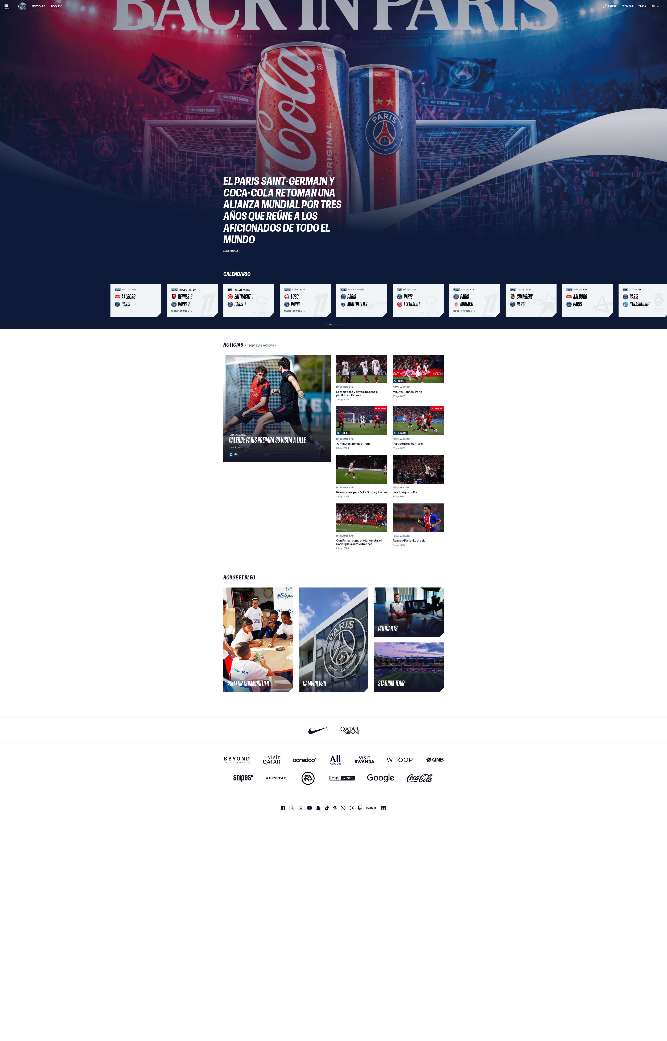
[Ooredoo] (304, 760)
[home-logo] (22, 6)
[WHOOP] (400, 760)
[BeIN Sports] (342, 778)
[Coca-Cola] (420, 778)
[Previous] (227, 300)
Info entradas (462, 311)
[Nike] (318, 730)
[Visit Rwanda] (364, 760)
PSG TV (56, 6)
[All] (335, 760)
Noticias (38, 6)
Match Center (180, 311)
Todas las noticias (261, 345)
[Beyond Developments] (236, 760)
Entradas (627, 6)
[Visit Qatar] (271, 760)
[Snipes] (243, 778)
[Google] (380, 778)
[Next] (439, 300)
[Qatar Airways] (349, 730)
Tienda (642, 6)
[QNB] (435, 760)
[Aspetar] (276, 778)
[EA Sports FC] (308, 778)
